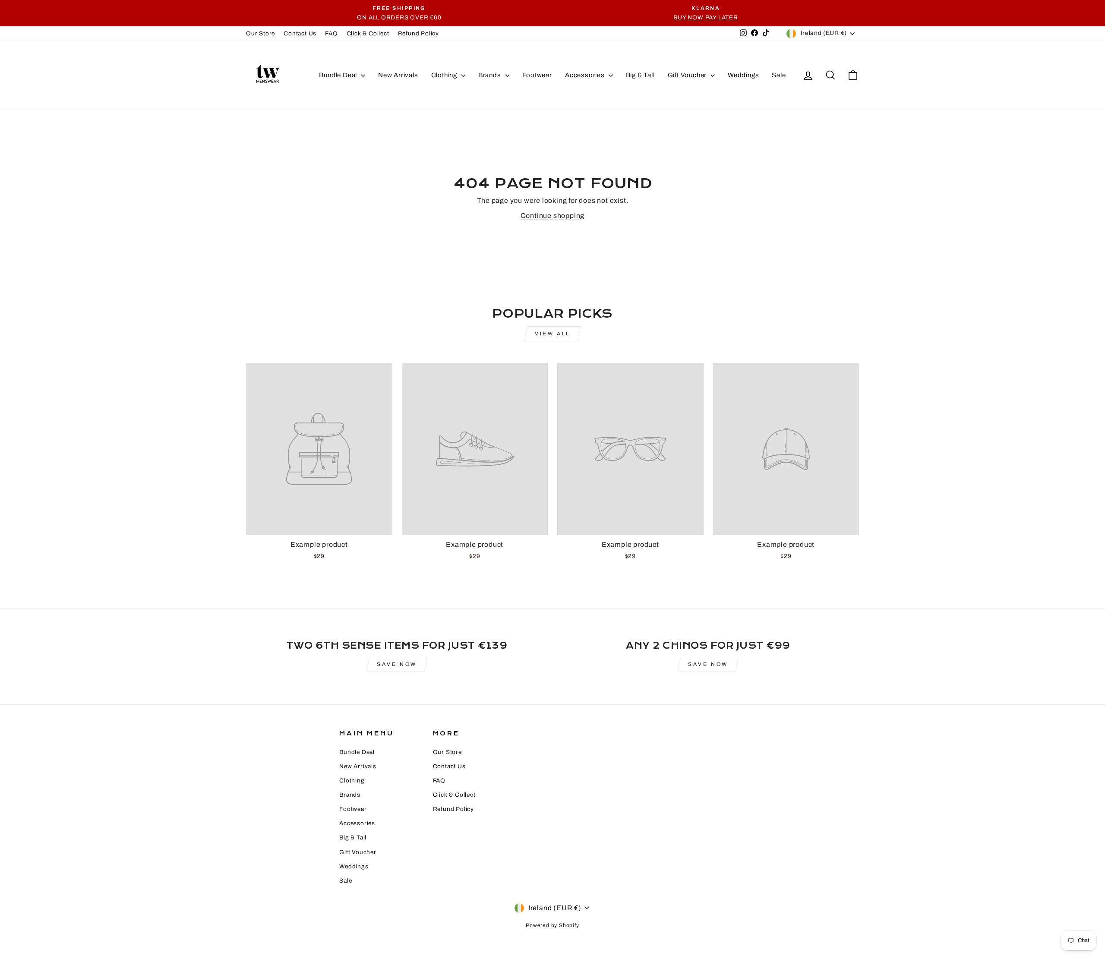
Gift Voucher (688, 75)
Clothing (445, 75)
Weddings (743, 75)
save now (708, 664)
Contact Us (300, 33)
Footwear (537, 75)
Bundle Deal (339, 75)
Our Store (260, 33)
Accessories (585, 75)
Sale (779, 75)
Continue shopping (553, 215)
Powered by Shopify (552, 925)
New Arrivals (398, 75)
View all (552, 334)
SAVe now (397, 664)
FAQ (331, 33)
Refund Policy (418, 33)
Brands (490, 75)
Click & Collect (368, 33)
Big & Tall (640, 75)
